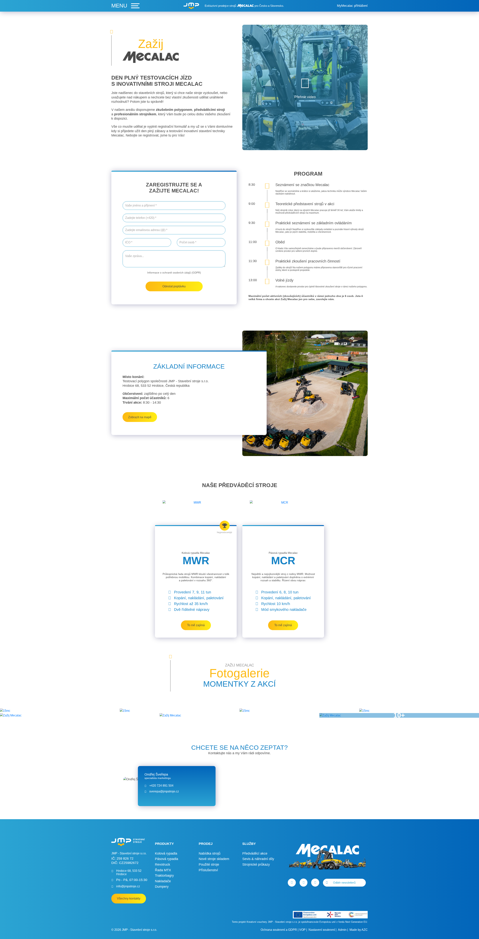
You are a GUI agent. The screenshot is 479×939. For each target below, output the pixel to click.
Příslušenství (208, 870)
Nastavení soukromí (322, 929)
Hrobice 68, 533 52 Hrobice (128, 872)
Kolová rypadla (166, 853)
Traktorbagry (164, 875)
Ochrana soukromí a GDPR (279, 929)
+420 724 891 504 (161, 785)
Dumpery (162, 886)
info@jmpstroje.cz (128, 886)
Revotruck (162, 864)
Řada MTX (163, 870)
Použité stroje (209, 864)
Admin (342, 929)
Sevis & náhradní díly (258, 859)
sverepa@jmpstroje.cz (164, 791)
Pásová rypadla (166, 859)
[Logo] (191, 6)
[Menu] (125, 6)
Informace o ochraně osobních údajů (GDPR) (174, 272)
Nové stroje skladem (214, 859)
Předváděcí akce (254, 853)
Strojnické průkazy (256, 864)
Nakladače (163, 881)
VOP (302, 929)
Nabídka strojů (209, 853)
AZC (364, 929)
